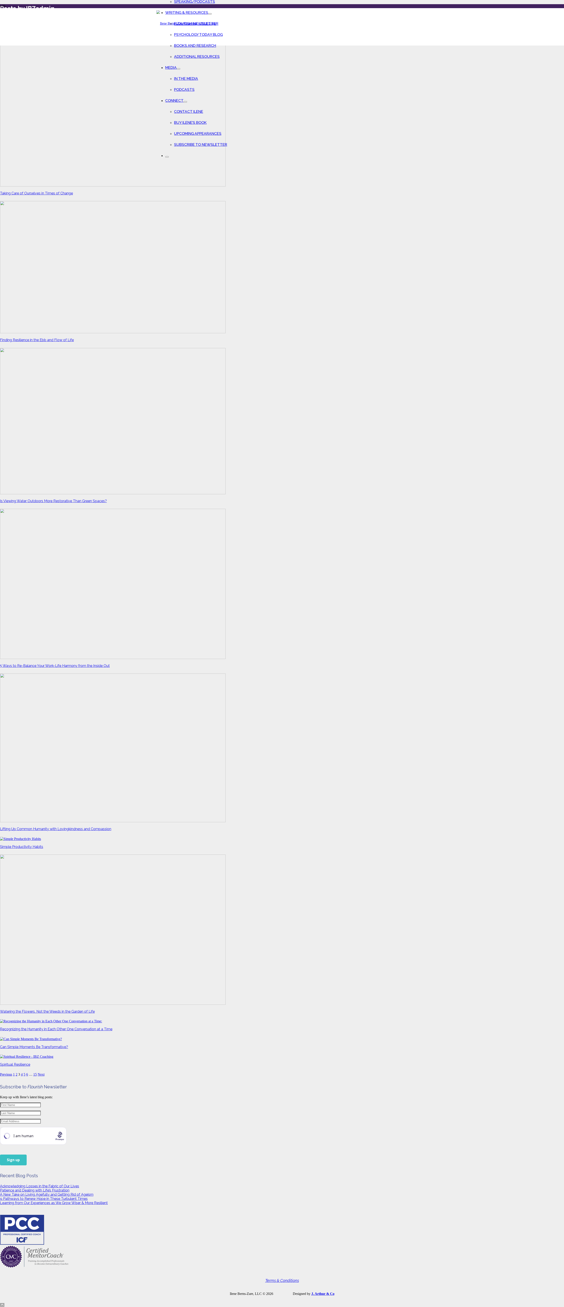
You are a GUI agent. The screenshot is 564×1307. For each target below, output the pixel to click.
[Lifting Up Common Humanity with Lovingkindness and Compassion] (113, 821)
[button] (2, 1305)
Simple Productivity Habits (21, 847)
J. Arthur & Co (322, 1294)
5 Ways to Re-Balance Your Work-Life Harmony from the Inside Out (55, 666)
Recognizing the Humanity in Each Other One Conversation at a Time (56, 1029)
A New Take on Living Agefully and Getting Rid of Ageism (46, 1194)
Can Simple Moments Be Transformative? (34, 1047)
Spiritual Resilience (15, 1064)
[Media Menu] (178, 69)
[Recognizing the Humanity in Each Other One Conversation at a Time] (51, 1021)
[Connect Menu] (185, 102)
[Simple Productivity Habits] (20, 839)
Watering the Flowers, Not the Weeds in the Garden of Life (47, 1011)
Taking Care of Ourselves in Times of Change (36, 193)
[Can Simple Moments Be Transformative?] (31, 1039)
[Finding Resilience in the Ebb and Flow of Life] (113, 332)
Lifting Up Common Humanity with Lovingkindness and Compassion (55, 829)
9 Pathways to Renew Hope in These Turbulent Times (44, 1199)
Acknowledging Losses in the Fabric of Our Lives (39, 1186)
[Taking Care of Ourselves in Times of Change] (113, 185)
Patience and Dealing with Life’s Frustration (34, 1190)
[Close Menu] (167, 156)
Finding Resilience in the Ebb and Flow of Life (37, 340)
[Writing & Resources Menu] (210, 14)
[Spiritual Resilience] (26, 1056)
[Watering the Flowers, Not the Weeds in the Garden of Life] (113, 1003)
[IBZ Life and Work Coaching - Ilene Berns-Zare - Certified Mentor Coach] (34, 1266)
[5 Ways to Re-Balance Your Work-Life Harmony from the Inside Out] (113, 658)
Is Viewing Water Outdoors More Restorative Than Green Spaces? (53, 501)
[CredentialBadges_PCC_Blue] (22, 1243)
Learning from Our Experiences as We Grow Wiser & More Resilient (54, 1203)
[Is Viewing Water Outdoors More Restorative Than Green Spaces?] (113, 493)
